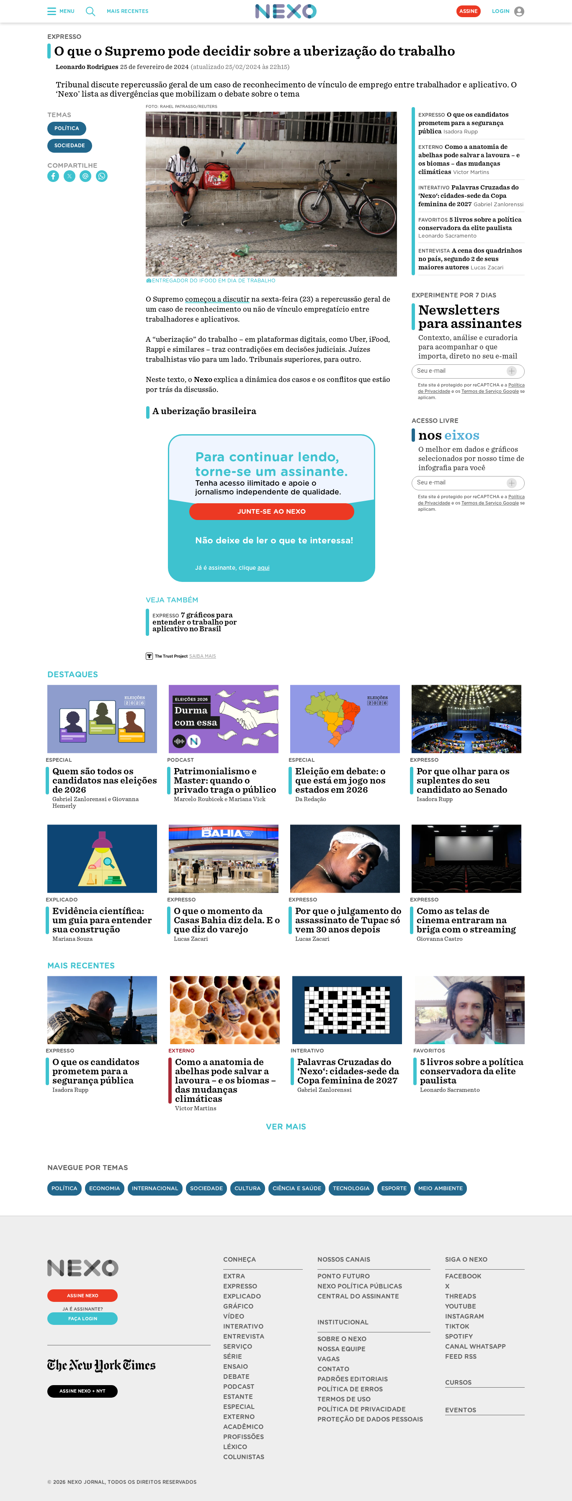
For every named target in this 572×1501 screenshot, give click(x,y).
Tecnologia (351, 1188)
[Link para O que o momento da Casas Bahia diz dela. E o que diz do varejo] (223, 859)
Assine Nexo (82, 1295)
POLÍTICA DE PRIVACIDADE (361, 1409)
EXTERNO (239, 1417)
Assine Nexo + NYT (82, 1390)
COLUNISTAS (243, 1457)
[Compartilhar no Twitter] (69, 176)
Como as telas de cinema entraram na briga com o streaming (466, 920)
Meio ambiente (440, 1188)
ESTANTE (238, 1396)
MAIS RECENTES (127, 11)
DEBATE (236, 1376)
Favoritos (433, 220)
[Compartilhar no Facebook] (53, 176)
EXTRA (234, 1276)
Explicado (62, 900)
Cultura (247, 1188)
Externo (430, 147)
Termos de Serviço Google (490, 390)
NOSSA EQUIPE (341, 1349)
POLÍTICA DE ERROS (350, 1389)
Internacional (155, 1188)
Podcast (180, 760)
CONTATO (333, 1369)
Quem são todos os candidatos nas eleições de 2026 (104, 780)
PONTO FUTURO (343, 1276)
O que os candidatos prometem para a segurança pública (463, 123)
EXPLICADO (242, 1296)
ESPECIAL (239, 1407)
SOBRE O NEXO (341, 1339)
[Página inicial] (286, 11)
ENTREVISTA (243, 1336)
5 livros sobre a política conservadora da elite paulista (471, 1071)
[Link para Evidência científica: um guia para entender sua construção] (102, 859)
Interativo (434, 188)
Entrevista (434, 251)
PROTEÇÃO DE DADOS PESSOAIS (370, 1419)
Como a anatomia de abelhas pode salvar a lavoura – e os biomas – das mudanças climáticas (225, 1081)
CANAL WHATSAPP (475, 1346)
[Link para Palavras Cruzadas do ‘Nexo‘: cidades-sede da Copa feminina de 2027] (347, 1010)
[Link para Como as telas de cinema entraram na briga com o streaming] (466, 859)
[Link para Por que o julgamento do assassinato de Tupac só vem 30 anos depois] (345, 859)
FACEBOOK (463, 1276)
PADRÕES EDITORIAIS (352, 1379)
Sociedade (69, 146)
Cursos (458, 1382)
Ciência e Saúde (297, 1188)
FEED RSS (461, 1356)
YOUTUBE (460, 1306)
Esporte (394, 1188)
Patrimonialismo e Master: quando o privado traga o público (225, 780)
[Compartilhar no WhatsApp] (102, 176)
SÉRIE (232, 1356)
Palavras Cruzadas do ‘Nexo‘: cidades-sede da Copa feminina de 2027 (468, 195)
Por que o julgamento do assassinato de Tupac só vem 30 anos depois (348, 920)
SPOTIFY (459, 1336)
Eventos (460, 1410)
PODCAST (239, 1386)
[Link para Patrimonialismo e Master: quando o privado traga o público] (223, 719)
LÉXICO (235, 1447)
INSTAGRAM (464, 1316)
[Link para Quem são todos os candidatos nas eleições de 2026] (102, 719)
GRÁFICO (238, 1306)
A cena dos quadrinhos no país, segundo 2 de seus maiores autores (470, 259)
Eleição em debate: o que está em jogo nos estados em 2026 (340, 780)
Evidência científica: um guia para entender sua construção (102, 920)
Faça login (82, 1318)
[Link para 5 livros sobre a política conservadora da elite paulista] (470, 1010)
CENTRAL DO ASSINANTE (358, 1296)
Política (66, 128)
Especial (59, 760)
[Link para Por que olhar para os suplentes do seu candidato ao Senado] (466, 719)
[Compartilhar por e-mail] (85, 176)
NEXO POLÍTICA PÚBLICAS (359, 1286)
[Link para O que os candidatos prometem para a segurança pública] (102, 1010)
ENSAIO (235, 1366)
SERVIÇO (237, 1346)
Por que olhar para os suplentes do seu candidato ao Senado (463, 780)
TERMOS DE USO (344, 1399)
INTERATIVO (243, 1326)
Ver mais (286, 1126)
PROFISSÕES (243, 1437)
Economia (104, 1188)
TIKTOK (457, 1326)
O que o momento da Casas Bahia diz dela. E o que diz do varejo (227, 920)
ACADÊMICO (243, 1427)
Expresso (431, 115)
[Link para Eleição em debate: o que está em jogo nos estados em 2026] (345, 719)
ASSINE (468, 11)
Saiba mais (202, 655)
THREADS (460, 1296)
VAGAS (328, 1359)
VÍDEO (233, 1316)
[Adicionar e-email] (512, 371)
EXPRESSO (240, 1286)
